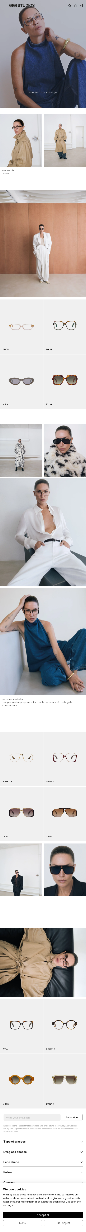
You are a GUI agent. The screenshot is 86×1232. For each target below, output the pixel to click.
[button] (69, 5)
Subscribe (72, 1117)
